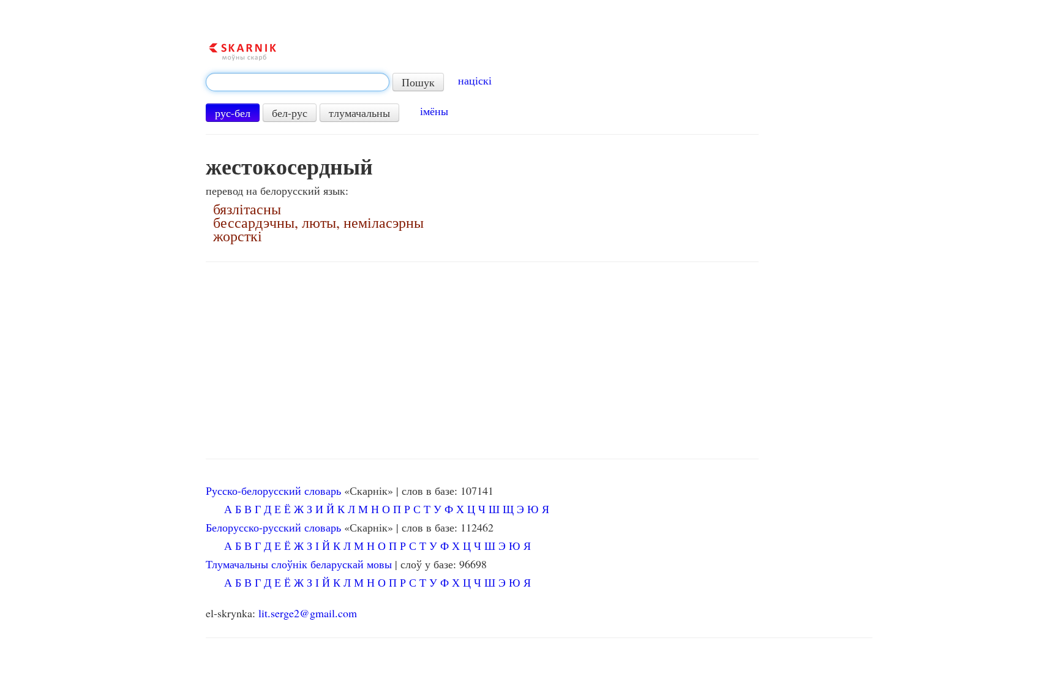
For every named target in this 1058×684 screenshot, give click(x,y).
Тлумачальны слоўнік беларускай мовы (299, 564)
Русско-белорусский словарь (273, 490)
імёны (434, 110)
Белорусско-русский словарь (273, 527)
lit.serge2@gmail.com (307, 613)
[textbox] (297, 82)
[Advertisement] (482, 360)
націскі (475, 80)
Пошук (418, 82)
